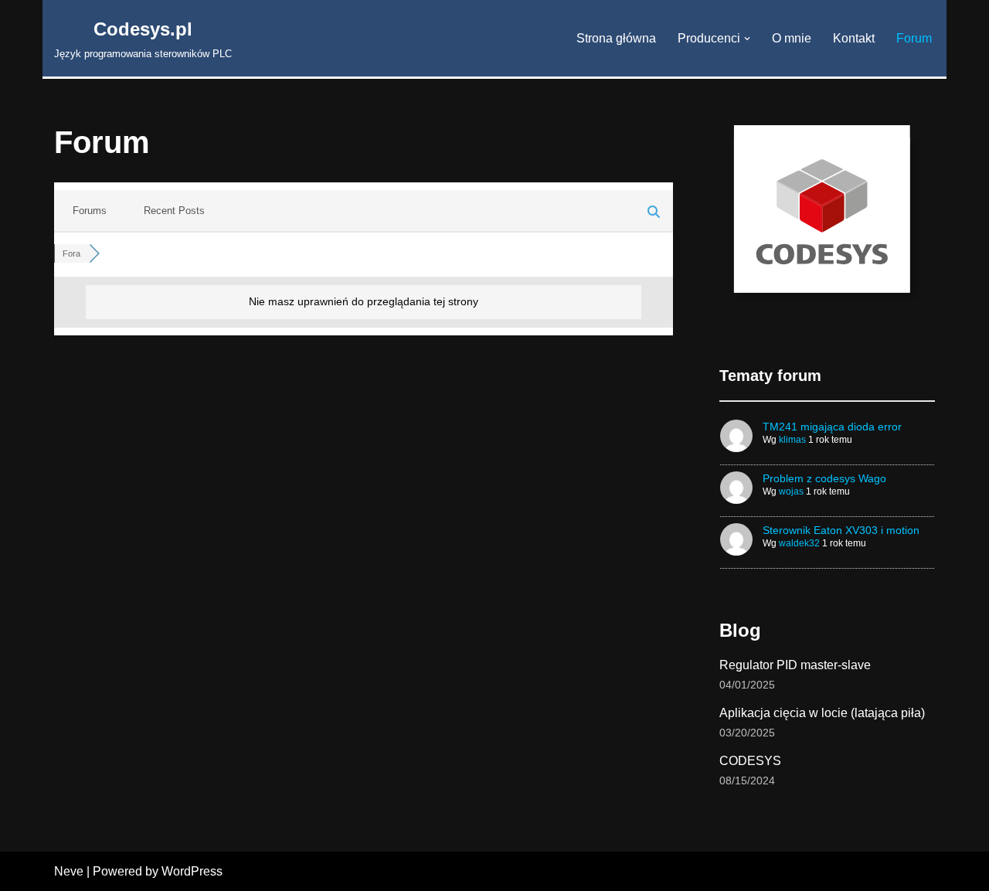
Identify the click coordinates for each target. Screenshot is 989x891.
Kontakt (854, 38)
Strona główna (616, 38)
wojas (791, 491)
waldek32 (799, 543)
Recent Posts (174, 210)
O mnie (791, 38)
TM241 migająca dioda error (832, 426)
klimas (792, 439)
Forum (914, 38)
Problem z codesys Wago (824, 478)
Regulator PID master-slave (795, 665)
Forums (90, 210)
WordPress (192, 871)
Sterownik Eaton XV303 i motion (841, 530)
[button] (747, 39)
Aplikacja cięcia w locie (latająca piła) (822, 712)
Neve (68, 871)
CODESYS (750, 760)
